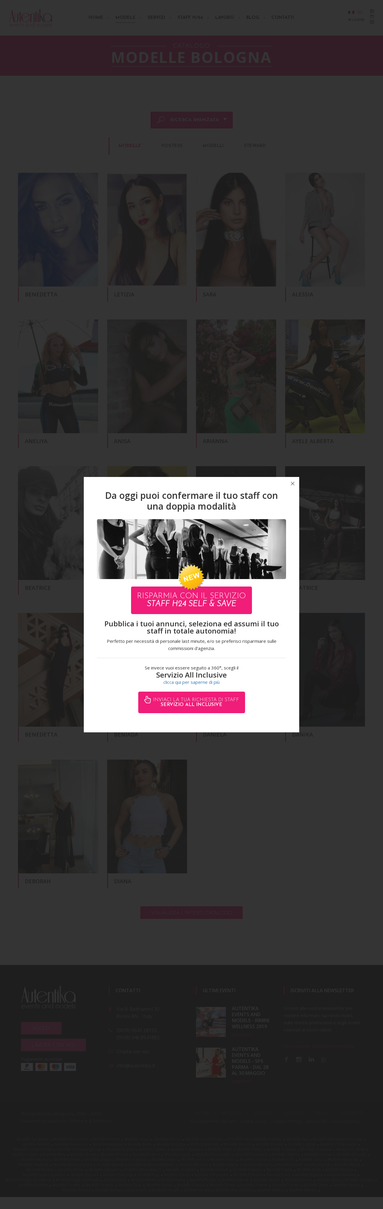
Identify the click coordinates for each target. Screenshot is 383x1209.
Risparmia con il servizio (191, 600)
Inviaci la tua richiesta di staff (195, 702)
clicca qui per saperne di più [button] (191, 682)
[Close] (292, 483)
